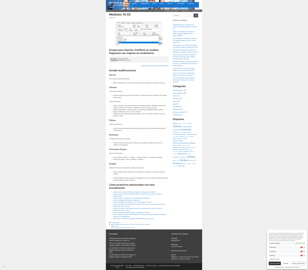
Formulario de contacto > (179, 250)
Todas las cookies (275, 263)
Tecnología (176, 115)
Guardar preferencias (298, 263)
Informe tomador (186, 145)
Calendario (189, 123)
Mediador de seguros (191, 147)
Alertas (113, 224)
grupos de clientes (130, 224)
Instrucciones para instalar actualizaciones (155, 66)
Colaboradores (187, 126)
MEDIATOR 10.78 (117, 3)
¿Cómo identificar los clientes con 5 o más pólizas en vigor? (132, 202)
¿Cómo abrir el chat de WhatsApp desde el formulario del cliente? (134, 192)
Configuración (176, 132)
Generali (191, 136)
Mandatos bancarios (179, 147)
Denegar (286, 263)
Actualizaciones (115, 222)
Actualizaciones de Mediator (171, 10)
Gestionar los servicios (275, 259)
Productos (176, 157)
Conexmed (185, 129)
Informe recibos (177, 145)
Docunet (177, 136)
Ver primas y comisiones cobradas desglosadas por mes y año (133, 218)
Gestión (175, 101)
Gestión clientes (177, 138)
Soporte (169, 3)
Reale (178, 160)
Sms (184, 163)
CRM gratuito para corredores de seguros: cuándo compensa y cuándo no (185, 27)
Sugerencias (196, 10)
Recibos (142, 224)
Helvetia (185, 138)
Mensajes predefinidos (180, 149)
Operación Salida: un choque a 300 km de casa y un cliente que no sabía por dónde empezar (185, 63)
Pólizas (137, 224)
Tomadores (175, 166)
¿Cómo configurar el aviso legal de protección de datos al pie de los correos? (184, 80)
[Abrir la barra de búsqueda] (132, 6)
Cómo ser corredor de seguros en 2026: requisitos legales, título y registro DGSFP (183, 33)
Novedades (181, 3)
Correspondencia (192, 134)
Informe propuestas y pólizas (184, 143)
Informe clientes (178, 141)
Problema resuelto (179, 112)
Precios (161, 3)
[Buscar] (196, 15)
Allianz (180, 123)
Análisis (117, 224)
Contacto (191, 3)
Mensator (190, 149)
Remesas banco (192, 160)
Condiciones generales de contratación (169, 265)
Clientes (122, 224)
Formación (176, 98)
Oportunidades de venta (186, 151)
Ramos (174, 160)
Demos (175, 96)
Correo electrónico (179, 134)
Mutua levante (175, 151)
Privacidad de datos (289, 267)
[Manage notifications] (3, 266)
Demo (154, 3)
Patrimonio (175, 154)
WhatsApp (181, 166)
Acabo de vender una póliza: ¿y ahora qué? (122, 227)
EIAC (181, 136)
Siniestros (147, 224)
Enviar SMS (186, 136)
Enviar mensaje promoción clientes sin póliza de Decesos (131, 212)
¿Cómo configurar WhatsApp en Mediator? (127, 200)
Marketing (176, 107)
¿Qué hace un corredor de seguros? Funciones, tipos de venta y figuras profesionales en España (184, 57)
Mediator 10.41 (115, 226)
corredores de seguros (186, 132)
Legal (174, 104)
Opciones (134, 3)
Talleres (194, 163)
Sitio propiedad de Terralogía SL (135, 267)
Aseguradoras (145, 3)
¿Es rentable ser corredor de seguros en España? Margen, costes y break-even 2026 (185, 40)
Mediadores (176, 109)
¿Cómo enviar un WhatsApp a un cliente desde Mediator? (131, 198)
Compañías (176, 130)
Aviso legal (296, 267)
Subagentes (188, 163)
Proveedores (183, 157)
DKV (174, 136)
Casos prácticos (186, 10)
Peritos (189, 154)
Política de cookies (279, 267)
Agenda (175, 123)
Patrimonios (182, 154)
